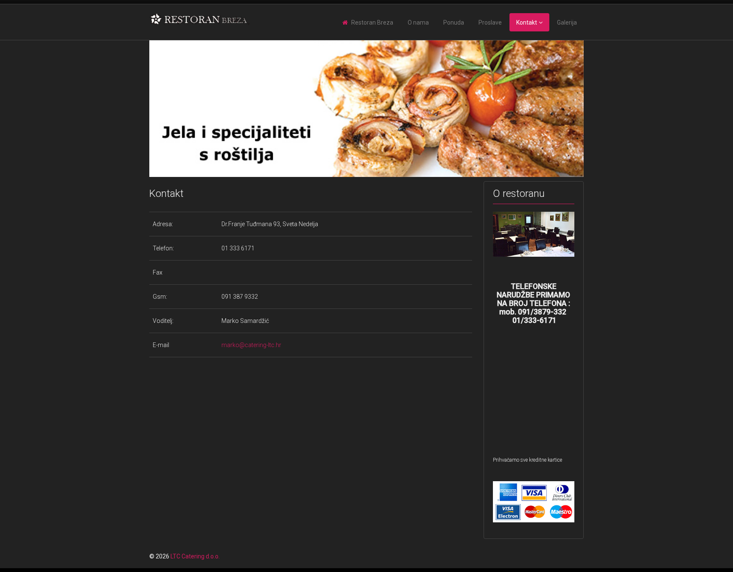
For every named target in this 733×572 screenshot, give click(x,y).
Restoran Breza (372, 22)
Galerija (567, 22)
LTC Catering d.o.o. (195, 556)
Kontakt (526, 22)
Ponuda (453, 22)
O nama (418, 22)
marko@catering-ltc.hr (251, 345)
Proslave (490, 22)
